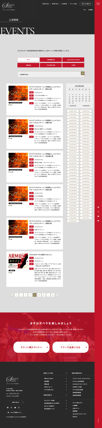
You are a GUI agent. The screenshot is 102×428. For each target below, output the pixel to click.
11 (44, 295)
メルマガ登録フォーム (16, 412)
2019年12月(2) (73, 196)
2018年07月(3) (86, 206)
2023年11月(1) (73, 154)
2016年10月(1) (73, 215)
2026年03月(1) (73, 123)
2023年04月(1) (86, 163)
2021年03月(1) (86, 193)
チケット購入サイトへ (31, 347)
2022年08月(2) (73, 175)
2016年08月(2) (73, 218)
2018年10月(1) (86, 202)
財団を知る (45, 3)
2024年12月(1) (86, 138)
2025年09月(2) (73, 129)
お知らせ (75, 416)
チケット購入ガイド (77, 402)
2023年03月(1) (73, 166)
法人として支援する (49, 406)
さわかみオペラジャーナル (79, 414)
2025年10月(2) (86, 126)
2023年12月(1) (86, 151)
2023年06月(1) (86, 160)
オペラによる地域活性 (78, 381)
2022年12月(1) (86, 169)
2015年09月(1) (73, 221)
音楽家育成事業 (77, 392)
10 (39, 295)
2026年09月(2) (86, 114)
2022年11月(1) (73, 172)
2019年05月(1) (73, 202)
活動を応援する (48, 395)
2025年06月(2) (73, 132)
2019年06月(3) (86, 199)
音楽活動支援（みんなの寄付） (52, 403)
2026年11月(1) (86, 111)
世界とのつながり (48, 378)
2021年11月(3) (86, 184)
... (21, 295)
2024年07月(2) (73, 144)
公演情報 (64, 3)
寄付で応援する (86, 4)
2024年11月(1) (73, 141)
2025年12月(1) (86, 123)
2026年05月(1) (73, 120)
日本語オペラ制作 (77, 387)
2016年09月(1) (86, 215)
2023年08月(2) (86, 157)
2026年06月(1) (86, 117)
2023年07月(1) (73, 160)
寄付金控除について (49, 409)
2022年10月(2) (86, 172)
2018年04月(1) (73, 212)
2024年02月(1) (73, 151)
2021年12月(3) (73, 184)
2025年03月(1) (86, 135)
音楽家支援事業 (77, 395)
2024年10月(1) (86, 141)
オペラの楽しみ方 (48, 389)
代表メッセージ (48, 387)
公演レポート (76, 408)
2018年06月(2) (73, 209)
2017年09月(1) (86, 212)
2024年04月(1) (73, 147)
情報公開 (46, 384)
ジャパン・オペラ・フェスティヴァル (81, 378)
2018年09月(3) (73, 206)
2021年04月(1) (73, 193)
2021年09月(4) (86, 187)
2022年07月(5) (86, 175)
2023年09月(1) (73, 157)
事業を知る (55, 3)
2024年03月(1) (86, 147)
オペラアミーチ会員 (49, 400)
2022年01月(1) (86, 181)
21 (53, 295)
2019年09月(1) (86, 196)
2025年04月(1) (73, 135)
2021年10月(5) (73, 187)
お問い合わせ (15, 402)
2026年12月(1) (73, 111)
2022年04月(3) (73, 181)
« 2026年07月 (72, 106)
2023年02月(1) (86, 166)
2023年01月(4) (73, 169)
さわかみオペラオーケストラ (80, 384)
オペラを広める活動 (78, 389)
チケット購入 (73, 3)
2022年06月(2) (73, 178)
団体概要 (46, 381)
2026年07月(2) (73, 117)
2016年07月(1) (86, 218)
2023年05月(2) (73, 163)
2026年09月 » (86, 106)
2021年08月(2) (73, 190)
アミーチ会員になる (70, 347)
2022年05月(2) (86, 178)
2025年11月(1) (73, 126)
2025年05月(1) (86, 132)
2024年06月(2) (86, 144)
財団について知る (48, 373)
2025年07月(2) (86, 129)
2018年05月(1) (86, 209)
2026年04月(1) (86, 120)
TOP (84, 9)
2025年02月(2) (73, 138)
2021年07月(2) (86, 190)
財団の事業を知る (77, 373)
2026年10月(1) (73, 114)
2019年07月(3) (73, 199)
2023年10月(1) (86, 154)
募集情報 (75, 411)
